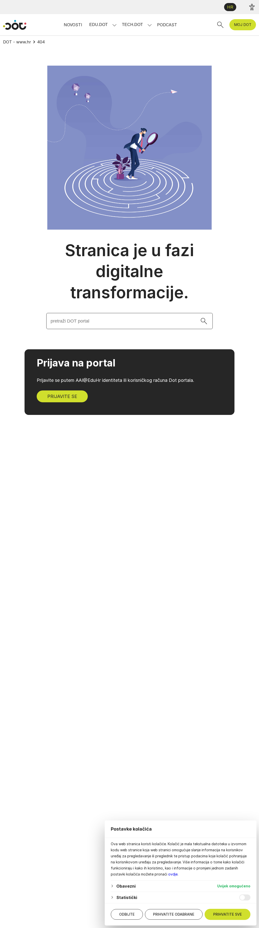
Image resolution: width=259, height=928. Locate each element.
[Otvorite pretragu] (220, 25)
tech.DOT (132, 24)
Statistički (126, 897)
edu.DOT (98, 24)
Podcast (167, 24)
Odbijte (127, 914)
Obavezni (126, 886)
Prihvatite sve (227, 914)
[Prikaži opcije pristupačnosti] (252, 7)
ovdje (173, 874)
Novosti (73, 24)
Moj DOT (242, 24)
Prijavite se (62, 396)
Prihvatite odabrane (173, 914)
